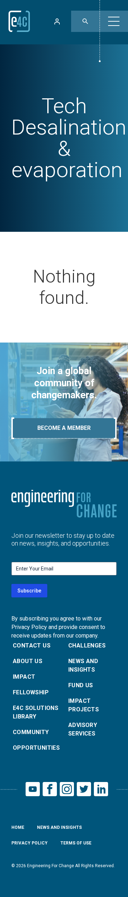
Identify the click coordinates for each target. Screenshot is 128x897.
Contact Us (31, 645)
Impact (24, 676)
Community (31, 732)
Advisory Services (82, 729)
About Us (27, 661)
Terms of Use (75, 843)
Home (17, 827)
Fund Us (80, 685)
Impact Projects (83, 705)
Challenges (87, 645)
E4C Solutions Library (35, 712)
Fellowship (31, 692)
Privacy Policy (29, 843)
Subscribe (29, 591)
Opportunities (36, 747)
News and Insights (83, 665)
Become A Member (64, 428)
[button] (114, 21)
